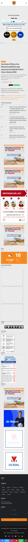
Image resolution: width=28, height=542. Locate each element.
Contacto (3, 507)
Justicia (11, 492)
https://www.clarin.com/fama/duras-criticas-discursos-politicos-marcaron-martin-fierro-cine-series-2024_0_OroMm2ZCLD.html (13, 97)
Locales (3, 487)
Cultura (22, 489)
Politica (12, 489)
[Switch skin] (26, 3)
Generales (3, 61)
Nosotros (3, 498)
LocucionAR (14, 530)
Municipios (21, 487)
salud (8, 489)
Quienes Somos (10, 532)
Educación (16, 492)
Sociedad (9, 494)
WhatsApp (17, 85)
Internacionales (5, 492)
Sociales (3, 494)
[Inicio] (14, 3)
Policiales (3, 489)
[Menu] (1, 3)
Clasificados (16, 532)
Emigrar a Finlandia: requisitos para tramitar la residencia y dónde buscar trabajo (17, 128)
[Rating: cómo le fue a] (4, 108)
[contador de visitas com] (14, 328)
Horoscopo (12, 351)
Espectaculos (22, 492)
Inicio (5, 532)
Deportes (18, 489)
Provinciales (14, 487)
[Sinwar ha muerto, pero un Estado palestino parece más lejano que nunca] (4, 136)
